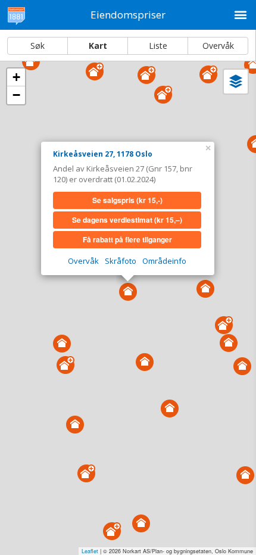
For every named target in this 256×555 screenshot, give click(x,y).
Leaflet (90, 551)
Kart (98, 45)
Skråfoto (120, 260)
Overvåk (218, 45)
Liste (158, 45)
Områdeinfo (164, 260)
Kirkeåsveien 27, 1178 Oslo (102, 154)
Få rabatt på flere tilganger (127, 239)
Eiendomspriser (128, 14)
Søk (37, 45)
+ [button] (16, 77)
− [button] (16, 95)
